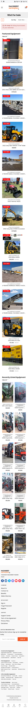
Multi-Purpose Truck (5, 669)
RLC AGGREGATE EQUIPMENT (14, 116)
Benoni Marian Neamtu (20, 555)
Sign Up (25, 1)
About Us (4, 588)
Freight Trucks (19, 685)
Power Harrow (15, 667)
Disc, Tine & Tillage (16, 664)
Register (3, 608)
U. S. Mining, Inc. (7, 555)
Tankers (18, 687)
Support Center (6, 616)
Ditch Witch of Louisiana (14, 199)
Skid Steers (13, 657)
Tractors (13, 660)
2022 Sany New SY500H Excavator (14, 229)
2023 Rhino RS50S (14, 257)
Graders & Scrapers (5, 667)
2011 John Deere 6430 (9, 406)
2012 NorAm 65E (8, 557)
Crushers (8, 655)
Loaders (21, 662)
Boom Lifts (15, 675)
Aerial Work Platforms (6, 675)
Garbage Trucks (5, 687)
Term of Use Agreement (8, 618)
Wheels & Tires (21, 669)
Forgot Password (6, 606)
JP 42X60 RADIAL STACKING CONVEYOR (14, 118)
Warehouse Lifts (9, 677)
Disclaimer (4, 623)
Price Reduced (7, 238)
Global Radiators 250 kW (14, 62)
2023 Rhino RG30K (14, 369)
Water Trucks (11, 689)
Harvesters (15, 662)
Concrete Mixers (18, 654)
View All (4, 36)
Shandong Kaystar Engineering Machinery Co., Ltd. (20, 405)
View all (19, 657)
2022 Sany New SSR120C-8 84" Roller (14, 145)
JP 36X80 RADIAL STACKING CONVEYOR (14, 313)
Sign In (18, 1)
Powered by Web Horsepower (14, 700)
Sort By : (13, 20)
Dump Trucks (15, 655)
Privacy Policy (5, 621)
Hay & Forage (4, 665)
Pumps (2, 664)
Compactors (10, 654)
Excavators (21, 655)
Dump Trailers (4, 685)
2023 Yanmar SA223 (14, 201)
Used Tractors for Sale (6, 662)
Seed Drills (14, 669)
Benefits (3, 593)
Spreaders (8, 664)
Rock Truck (12, 687)
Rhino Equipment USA (14, 255)
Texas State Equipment (14, 144)
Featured (6, 40)
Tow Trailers (4, 689)
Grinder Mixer (12, 665)
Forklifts (3, 677)
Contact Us (4, 591)
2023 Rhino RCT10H (14, 340)
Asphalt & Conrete (17, 652)
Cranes (3, 655)
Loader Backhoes (5, 657)
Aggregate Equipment (6, 652)
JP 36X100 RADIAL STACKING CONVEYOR (14, 174)
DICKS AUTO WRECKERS (14, 88)
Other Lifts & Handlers (6, 679)
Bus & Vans (14, 682)
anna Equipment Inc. (8, 404)
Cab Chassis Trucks (5, 684)
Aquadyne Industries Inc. (14, 60)
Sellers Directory (6, 596)
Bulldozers (3, 654)
